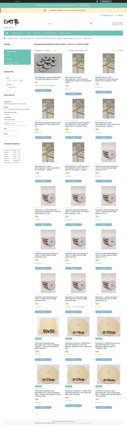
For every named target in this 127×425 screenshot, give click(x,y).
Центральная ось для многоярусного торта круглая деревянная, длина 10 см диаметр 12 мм (78, 79)
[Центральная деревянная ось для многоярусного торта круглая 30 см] (48, 109)
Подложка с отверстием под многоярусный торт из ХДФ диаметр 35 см (106, 298)
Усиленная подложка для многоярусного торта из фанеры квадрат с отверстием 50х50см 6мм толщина (47, 345)
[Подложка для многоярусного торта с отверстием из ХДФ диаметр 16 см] (108, 196)
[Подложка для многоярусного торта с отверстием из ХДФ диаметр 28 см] (48, 283)
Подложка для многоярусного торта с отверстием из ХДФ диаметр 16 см (106, 211)
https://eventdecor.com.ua (12, 130)
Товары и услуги (17, 33)
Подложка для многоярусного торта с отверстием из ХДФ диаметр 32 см (106, 168)
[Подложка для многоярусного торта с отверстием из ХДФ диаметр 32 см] (108, 152)
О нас (29, 33)
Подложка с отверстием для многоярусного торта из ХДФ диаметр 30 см (76, 298)
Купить (43, 90)
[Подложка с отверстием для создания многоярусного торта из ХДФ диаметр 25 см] (48, 196)
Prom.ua (72, 421)
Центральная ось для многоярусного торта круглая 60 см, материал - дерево (47, 168)
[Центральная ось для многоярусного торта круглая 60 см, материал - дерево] (48, 152)
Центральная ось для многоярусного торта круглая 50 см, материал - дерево (107, 124)
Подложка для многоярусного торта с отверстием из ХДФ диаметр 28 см (46, 298)
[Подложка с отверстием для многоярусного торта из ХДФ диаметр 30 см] (78, 283)
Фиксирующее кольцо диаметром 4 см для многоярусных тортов (48, 78)
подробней (84, 5)
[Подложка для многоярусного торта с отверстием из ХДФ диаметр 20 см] (78, 239)
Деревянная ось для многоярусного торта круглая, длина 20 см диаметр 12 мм (106, 79)
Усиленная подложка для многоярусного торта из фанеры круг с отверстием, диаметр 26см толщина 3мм (108, 393)
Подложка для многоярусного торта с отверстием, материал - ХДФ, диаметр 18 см (77, 211)
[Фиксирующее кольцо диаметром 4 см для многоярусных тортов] (48, 63)
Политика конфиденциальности (82, 423)
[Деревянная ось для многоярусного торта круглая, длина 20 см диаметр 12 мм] (108, 63)
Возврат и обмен (65, 33)
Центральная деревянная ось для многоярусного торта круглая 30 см (48, 124)
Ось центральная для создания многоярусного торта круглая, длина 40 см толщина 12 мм (77, 124)
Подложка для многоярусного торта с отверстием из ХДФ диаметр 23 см (106, 255)
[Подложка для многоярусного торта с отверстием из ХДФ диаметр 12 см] (48, 239)
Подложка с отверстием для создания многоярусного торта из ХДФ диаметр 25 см (48, 211)
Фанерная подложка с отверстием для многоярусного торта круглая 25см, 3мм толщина (78, 392)
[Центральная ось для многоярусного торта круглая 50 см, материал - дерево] (108, 109)
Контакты (37, 33)
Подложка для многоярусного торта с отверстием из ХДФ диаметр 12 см (46, 255)
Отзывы (8, 59)
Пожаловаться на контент (64, 423)
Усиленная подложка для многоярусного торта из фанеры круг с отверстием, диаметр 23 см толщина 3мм (48, 393)
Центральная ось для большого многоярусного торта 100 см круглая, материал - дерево (77, 168)
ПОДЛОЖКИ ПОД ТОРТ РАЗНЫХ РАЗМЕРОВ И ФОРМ (37, 38)
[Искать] (91, 23)
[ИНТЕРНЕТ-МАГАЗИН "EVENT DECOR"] (11, 22)
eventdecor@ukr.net (10, 136)
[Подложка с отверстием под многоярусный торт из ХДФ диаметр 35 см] (108, 283)
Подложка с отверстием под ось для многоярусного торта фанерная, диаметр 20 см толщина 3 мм (107, 345)
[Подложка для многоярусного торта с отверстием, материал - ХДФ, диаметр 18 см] (78, 196)
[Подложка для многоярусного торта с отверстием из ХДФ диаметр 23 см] (108, 239)
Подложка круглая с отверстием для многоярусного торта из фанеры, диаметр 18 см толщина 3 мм (78, 345)
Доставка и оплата (49, 33)
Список (120, 50)
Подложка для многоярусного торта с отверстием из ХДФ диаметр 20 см (76, 255)
